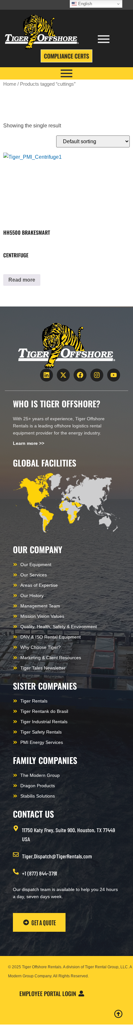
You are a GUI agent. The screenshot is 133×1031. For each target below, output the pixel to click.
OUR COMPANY (37, 549)
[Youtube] (113, 375)
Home (9, 84)
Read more (21, 280)
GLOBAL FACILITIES (44, 462)
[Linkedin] (46, 375)
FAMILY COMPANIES (45, 760)
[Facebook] (80, 375)
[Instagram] (96, 375)
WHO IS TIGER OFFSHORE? (56, 403)
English (84, 3)
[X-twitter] (63, 375)
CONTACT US (33, 814)
